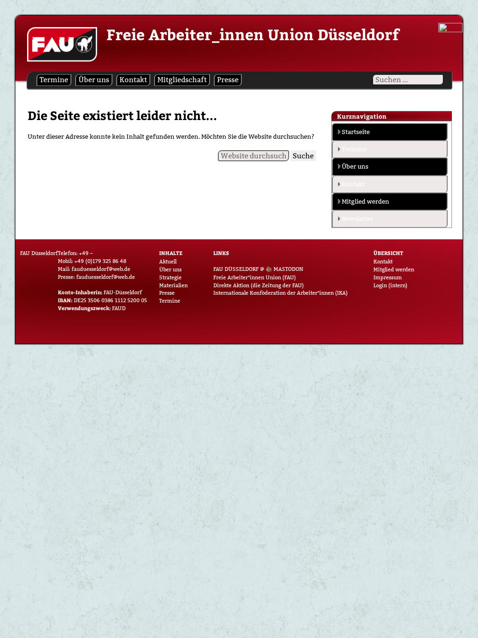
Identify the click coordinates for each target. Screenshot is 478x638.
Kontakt (133, 79)
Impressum (387, 277)
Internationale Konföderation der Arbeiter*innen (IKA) (280, 293)
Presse (228, 79)
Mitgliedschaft (182, 79)
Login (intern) (390, 285)
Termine (54, 79)
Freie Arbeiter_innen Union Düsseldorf (252, 34)
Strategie (170, 277)
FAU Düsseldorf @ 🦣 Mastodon (258, 269)
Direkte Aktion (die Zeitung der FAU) (258, 285)
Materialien (173, 285)
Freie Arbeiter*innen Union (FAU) (254, 277)
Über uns (93, 79)
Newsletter (357, 218)
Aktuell (167, 261)
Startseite (356, 131)
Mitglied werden (365, 201)
